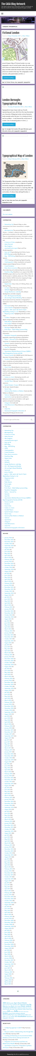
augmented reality (24, 1004)
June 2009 (7, 932)
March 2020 (8, 676)
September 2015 (9, 783)
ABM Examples (10, 1003)
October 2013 (8, 829)
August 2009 (8, 928)
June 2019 (7, 694)
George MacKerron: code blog (13, 292)
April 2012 (7, 865)
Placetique (7, 327)
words (10, 202)
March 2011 (8, 890)
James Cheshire (9, 307)
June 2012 (7, 861)
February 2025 (8, 559)
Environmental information (9, 1009)
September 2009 (9, 926)
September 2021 (9, 641)
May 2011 (7, 886)
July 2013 (7, 835)
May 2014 (7, 815)
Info (16, 1011)
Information (20, 1011)
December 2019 (9, 682)
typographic (20, 82)
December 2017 (9, 730)
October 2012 (8, 853)
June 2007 (7, 968)
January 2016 (8, 775)
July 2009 (7, 930)
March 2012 (8, 867)
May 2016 (7, 767)
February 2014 (8, 821)
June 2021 (7, 647)
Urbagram (7, 403)
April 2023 (7, 603)
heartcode (7, 305)
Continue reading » (9, 77)
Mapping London (9, 313)
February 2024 (8, 583)
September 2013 (9, 831)
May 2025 (7, 553)
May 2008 (7, 954)
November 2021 (9, 637)
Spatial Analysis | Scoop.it (12, 385)
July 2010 (7, 906)
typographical (27, 82)
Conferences (20, 1008)
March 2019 (8, 700)
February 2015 (8, 797)
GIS (8, 1011)
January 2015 (8, 799)
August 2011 (8, 881)
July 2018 (7, 716)
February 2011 (8, 892)
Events (16, 1009)
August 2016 (8, 762)
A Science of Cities (10, 242)
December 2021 (9, 635)
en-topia (7, 288)
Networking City (9, 224)
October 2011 (8, 877)
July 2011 (7, 883)
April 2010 (7, 912)
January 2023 (8, 609)
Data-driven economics (11, 268)
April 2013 (7, 841)
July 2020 (7, 668)
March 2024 (8, 581)
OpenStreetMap (7, 1015)
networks (22, 1013)
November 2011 (9, 875)
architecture (15, 1004)
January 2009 (8, 942)
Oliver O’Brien (25, 36)
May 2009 (7, 934)
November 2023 (9, 589)
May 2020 (7, 672)
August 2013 (8, 833)
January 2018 (8, 728)
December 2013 (9, 825)
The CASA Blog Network (13, 4)
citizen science (26, 1006)
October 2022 (8, 615)
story (16, 82)
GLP (19, 129)
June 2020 (7, 670)
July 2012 (7, 859)
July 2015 (7, 787)
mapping (10, 1013)
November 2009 (9, 922)
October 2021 (8, 639)
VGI (16, 1016)
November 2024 (9, 565)
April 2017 (7, 746)
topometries (8, 397)
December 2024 (9, 563)
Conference (13, 1008)
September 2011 (9, 879)
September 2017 (9, 736)
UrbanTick (7, 409)
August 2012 (8, 857)
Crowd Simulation (9, 266)
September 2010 (9, 902)
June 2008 (7, 952)
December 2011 (9, 873)
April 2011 (7, 888)
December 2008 (9, 944)
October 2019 (8, 686)
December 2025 (9, 539)
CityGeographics (9, 262)
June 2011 (7, 885)
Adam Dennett (9, 244)
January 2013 (8, 847)
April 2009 (7, 936)
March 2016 (8, 771)
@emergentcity (9, 230)
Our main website (7, 214)
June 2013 (7, 837)
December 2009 (9, 920)
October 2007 (8, 962)
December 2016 (9, 754)
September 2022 (9, 617)
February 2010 (8, 916)
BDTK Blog (7, 254)
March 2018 (8, 724)
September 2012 (9, 855)
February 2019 (8, 702)
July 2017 (7, 740)
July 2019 (7, 692)
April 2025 (7, 555)
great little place (25, 129)
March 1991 (8, 984)
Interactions (26, 1011)
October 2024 (8, 567)
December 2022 (9, 611)
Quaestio (7, 343)
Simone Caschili (9, 355)
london (5, 1013)
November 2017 (9, 732)
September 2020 (9, 664)
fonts (11, 200)
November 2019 (9, 684)
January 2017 (8, 752)
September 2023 (9, 593)
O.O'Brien (7, 317)
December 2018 (9, 706)
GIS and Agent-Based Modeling (13, 298)
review (19, 1015)
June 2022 (7, 623)
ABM (4, 1003)
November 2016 (9, 756)
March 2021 (8, 652)
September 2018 (9, 712)
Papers (12, 1015)
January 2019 (8, 704)
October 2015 (8, 781)
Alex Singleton (8, 246)
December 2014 (9, 801)
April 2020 (7, 674)
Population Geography (11, 335)
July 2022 (7, 621)
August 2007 (8, 966)
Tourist (7, 1016)
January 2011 (8, 894)
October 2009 (8, 924)
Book (12, 1006)
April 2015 (7, 793)
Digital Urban (8, 284)
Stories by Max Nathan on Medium (14, 391)
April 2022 (7, 627)
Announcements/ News (7, 1004)
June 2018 (7, 718)
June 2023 (7, 599)
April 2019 (7, 698)
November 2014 (9, 803)
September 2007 (9, 964)
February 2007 (8, 972)
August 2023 (8, 595)
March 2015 (8, 795)
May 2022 (7, 625)
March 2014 (8, 819)
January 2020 (8, 680)
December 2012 (9, 849)
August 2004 (8, 980)
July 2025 (7, 549)
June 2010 (7, 908)
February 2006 (9, 978)
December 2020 (9, 658)
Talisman (7, 395)
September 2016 (9, 760)
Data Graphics (29, 1007)
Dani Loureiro (14, 129)
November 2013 (9, 827)
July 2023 (7, 597)
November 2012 (9, 851)
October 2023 (8, 591)
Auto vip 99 (8, 252)
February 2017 (8, 750)
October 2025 (8, 543)
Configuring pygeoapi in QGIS (13, 1027)
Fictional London (10, 32)
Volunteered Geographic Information (15, 411)
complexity (6, 1008)
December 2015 (9, 777)
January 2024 (8, 585)
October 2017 (8, 734)
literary (12, 82)
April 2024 (7, 579)
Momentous (25, 1054)
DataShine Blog (9, 272)
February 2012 (8, 869)
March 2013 (8, 843)
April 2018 (7, 722)
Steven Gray (8, 389)
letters (9, 131)
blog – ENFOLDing (10, 256)
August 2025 (8, 547)
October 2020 (8, 662)
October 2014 (8, 805)
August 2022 (8, 619)
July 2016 (7, 764)
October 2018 (8, 710)
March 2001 (8, 982)
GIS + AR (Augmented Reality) (13, 296)
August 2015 (8, 785)
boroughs (9, 129)
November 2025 (9, 541)
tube (10, 1016)
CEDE (6, 260)
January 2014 (8, 823)
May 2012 (7, 863)
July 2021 (7, 645)
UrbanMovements (9, 405)
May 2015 (7, 791)
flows (31, 1009)
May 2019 (7, 696)
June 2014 (7, 813)
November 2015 (9, 779)
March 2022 (8, 629)
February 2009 (9, 940)
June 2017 (7, 742)
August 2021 (8, 643)
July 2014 (7, 811)
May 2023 (7, 601)
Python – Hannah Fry (10, 339)
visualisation (21, 1016)
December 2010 (9, 896)
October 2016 (8, 758)
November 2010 (9, 898)
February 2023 (8, 607)
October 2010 (8, 900)
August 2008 (8, 948)
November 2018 (9, 708)
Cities (18, 1006)
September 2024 (9, 569)
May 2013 (7, 839)
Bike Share (8, 1006)
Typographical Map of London (17, 155)
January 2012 (8, 871)
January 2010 (8, 918)
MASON (14, 1013)
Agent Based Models (20, 1003)
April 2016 (7, 769)
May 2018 (7, 720)
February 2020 (8, 678)
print (13, 131)
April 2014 (7, 817)
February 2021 (8, 654)
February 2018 (8, 726)
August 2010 (8, 904)
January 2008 (8, 958)
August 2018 (8, 714)
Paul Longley (8, 323)
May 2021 (7, 648)
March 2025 (8, 557)
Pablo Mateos (8, 321)
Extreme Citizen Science (24, 1009)
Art (5, 82)
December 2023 (9, 587)
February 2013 (8, 845)
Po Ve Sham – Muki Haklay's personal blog (16, 329)
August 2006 (8, 974)
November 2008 (9, 946)
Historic (12, 1011)
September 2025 (9, 545)
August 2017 (8, 738)
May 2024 (7, 577)
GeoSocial (5, 1011)
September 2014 (9, 807)
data (24, 1008)
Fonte (8, 200)
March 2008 (8, 956)
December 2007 (9, 960)
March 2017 (8, 748)
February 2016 (8, 773)
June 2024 (7, 575)
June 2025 (7, 551)
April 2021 (7, 650)
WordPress (16, 1054)
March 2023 (8, 605)
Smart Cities (8, 367)
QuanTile (7, 347)
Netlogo (18, 1013)
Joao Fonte (15, 200)
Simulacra (7, 359)
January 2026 (8, 537)
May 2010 (7, 910)
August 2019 (8, 690)
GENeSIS (7, 290)
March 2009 (8, 938)
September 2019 (9, 688)
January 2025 (8, 561)
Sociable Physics (9, 381)
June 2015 (7, 789)
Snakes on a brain (9, 377)
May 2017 (7, 744)
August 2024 (8, 571)
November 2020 (9, 660)
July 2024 (7, 573)
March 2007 (8, 970)
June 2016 (7, 766)
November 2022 (9, 613)
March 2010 (8, 914)
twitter (12, 1016)
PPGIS (16, 1014)
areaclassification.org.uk (11, 248)
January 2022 (8, 633)
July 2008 (7, 950)
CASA (15, 1006)
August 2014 (8, 809)
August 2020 (8, 666)
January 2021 (8, 656)
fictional (8, 82)
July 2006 (7, 976)
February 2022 (8, 631)
